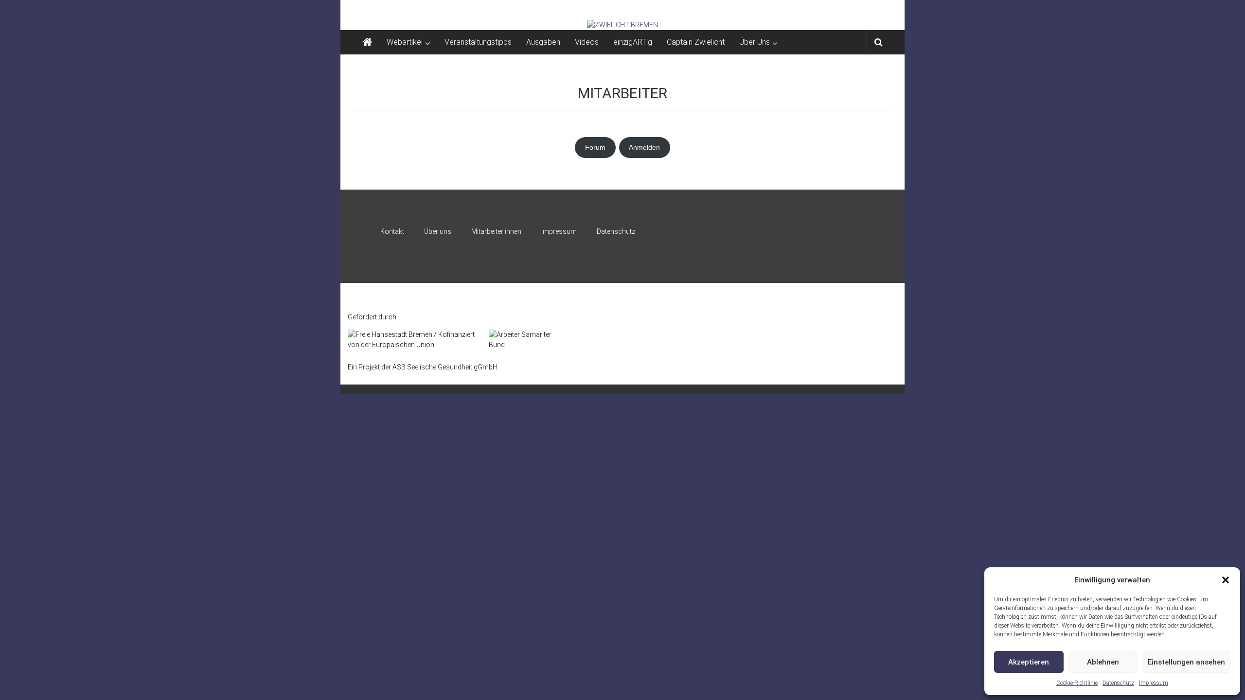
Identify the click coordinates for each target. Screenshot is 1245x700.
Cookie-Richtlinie (1077, 683)
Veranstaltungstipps (478, 42)
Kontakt (392, 231)
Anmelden (644, 147)
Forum (595, 147)
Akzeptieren (1028, 662)
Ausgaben (543, 42)
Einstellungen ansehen (1186, 662)
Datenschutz (1118, 683)
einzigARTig (632, 42)
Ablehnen (1103, 662)
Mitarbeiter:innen (496, 231)
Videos (587, 42)
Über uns (437, 231)
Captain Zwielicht (696, 42)
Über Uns (754, 42)
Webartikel (405, 42)
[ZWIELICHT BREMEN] (622, 24)
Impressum (1153, 683)
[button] (1225, 580)
